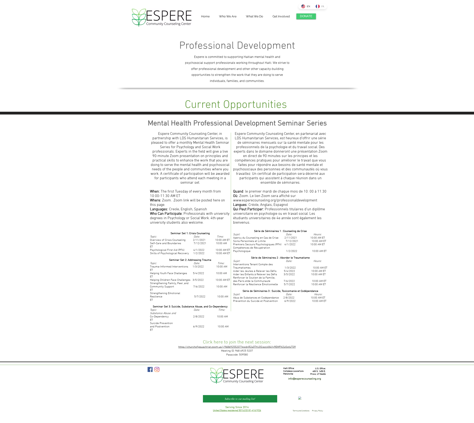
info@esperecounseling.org (304, 378)
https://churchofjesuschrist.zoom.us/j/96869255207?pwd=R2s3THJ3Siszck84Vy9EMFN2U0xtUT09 (237, 347)
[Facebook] (150, 369)
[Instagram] (156, 369)
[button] (225, 16)
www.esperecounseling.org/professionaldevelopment (275, 200)
